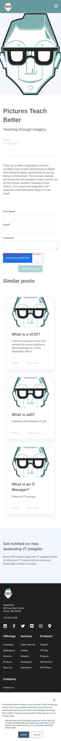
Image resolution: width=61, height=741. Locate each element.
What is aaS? (23, 414)
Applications (9, 650)
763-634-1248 (10, 617)
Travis (6, 140)
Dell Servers (46, 662)
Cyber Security (28, 644)
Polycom (44, 656)
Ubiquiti (44, 644)
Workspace (26, 662)
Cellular (24, 650)
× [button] (54, 699)
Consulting (8, 644)
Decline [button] (37, 734)
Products (7, 662)
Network (25, 656)
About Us (7, 667)
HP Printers (45, 667)
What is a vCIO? (26, 334)
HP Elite (44, 650)
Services (7, 656)
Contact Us (8, 687)
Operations (26, 667)
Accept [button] (24, 734)
